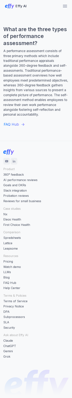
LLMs (7, 272)
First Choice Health (16, 225)
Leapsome (10, 248)
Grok (6, 356)
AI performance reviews (20, 180)
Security (9, 327)
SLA (6, 322)
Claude (8, 340)
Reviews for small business (22, 201)
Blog (6, 277)
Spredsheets (12, 238)
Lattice (7, 243)
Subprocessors (14, 317)
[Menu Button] (63, 6)
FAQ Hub (9, 283)
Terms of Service (15, 301)
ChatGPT (9, 346)
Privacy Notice (13, 306)
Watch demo (12, 267)
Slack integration (15, 190)
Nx (5, 214)
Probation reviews (16, 196)
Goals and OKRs (14, 185)
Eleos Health (12, 219)
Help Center (11, 288)
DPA (6, 312)
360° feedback (13, 174)
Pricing (8, 261)
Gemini (8, 351)
